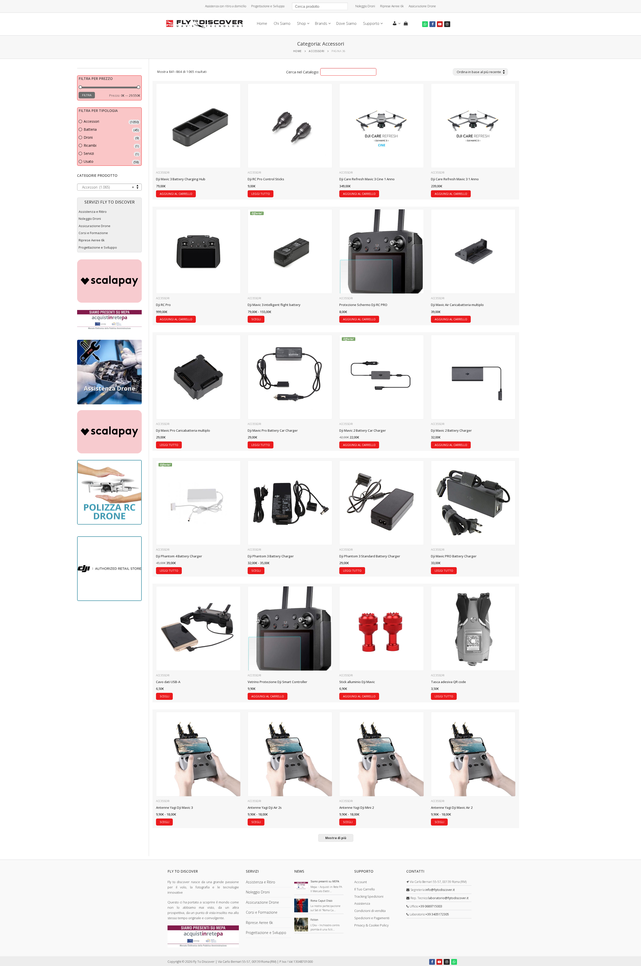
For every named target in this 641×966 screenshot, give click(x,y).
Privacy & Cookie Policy (371, 925)
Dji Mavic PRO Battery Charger (453, 556)
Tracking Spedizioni (368, 896)
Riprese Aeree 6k (392, 6)
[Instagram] (447, 24)
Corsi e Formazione (93, 233)
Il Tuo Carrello (364, 889)
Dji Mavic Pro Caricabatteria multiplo (183, 430)
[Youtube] (440, 24)
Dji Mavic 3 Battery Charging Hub (180, 179)
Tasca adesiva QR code (448, 682)
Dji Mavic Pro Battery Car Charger (273, 430)
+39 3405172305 (437, 914)
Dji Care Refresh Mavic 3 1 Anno (455, 179)
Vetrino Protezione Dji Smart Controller (277, 682)
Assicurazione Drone (422, 6)
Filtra (86, 95)
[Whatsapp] (425, 24)
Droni (88, 137)
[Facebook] (432, 24)
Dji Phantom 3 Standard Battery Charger (369, 556)
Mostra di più (335, 838)
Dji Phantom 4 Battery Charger (179, 556)
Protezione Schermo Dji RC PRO (363, 304)
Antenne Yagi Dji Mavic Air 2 (451, 807)
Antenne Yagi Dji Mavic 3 (174, 807)
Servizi (89, 153)
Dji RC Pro (163, 304)
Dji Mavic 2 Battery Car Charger (362, 430)
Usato (88, 161)
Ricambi (90, 145)
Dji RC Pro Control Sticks (266, 179)
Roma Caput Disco (321, 900)
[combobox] (109, 187)
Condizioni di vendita (370, 910)
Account (360, 882)
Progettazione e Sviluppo (267, 6)
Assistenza (362, 903)
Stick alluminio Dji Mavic (357, 682)
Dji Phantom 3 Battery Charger (271, 556)
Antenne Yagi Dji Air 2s (265, 807)
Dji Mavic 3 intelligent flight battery (274, 304)
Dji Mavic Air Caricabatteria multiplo (457, 304)
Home (297, 51)
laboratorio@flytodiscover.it (448, 898)
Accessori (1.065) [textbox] (108, 187)
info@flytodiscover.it (440, 890)
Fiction (314, 919)
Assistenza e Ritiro (93, 211)
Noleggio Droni (365, 6)
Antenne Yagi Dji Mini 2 (356, 807)
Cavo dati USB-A (168, 682)
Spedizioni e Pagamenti (371, 918)
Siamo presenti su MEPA (324, 881)
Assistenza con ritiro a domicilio (225, 6)
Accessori (317, 51)
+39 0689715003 (430, 906)
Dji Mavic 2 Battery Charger (451, 430)
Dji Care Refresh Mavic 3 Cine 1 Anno (367, 179)
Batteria (90, 129)
